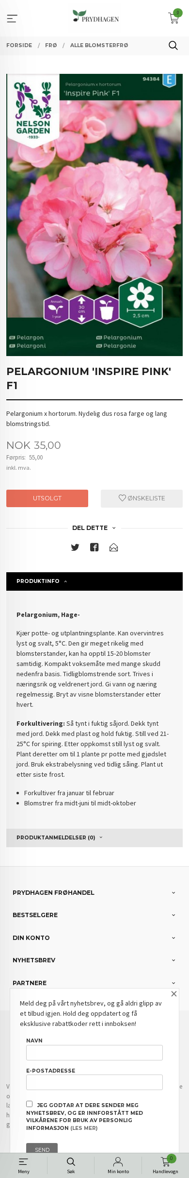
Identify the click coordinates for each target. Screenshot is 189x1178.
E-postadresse (50, 1071)
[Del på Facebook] (94, 549)
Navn (34, 1041)
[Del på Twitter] (75, 549)
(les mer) (83, 1128)
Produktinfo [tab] (38, 581)
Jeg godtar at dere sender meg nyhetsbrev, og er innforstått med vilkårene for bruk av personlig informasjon (84, 1116)
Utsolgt (47, 498)
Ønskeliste (145, 498)
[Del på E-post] (114, 549)
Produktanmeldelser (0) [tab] (55, 838)
